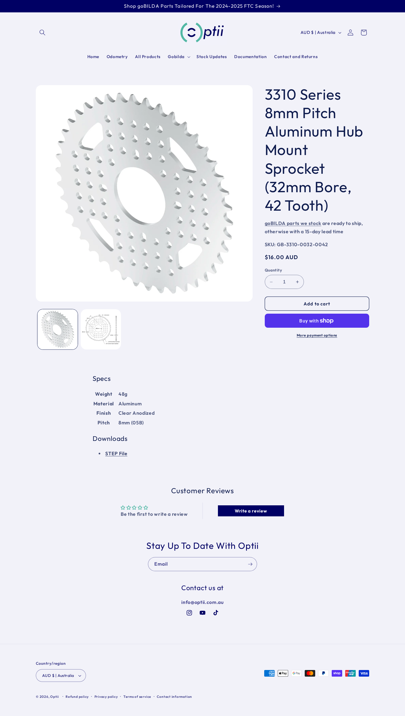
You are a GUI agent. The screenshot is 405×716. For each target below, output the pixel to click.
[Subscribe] (250, 564)
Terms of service (137, 697)
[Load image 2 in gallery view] (101, 329)
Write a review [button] (251, 511)
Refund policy (77, 697)
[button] (42, 32)
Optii (54, 697)
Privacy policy (106, 697)
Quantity (273, 270)
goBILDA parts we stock (293, 223)
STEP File (116, 453)
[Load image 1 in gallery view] (57, 329)
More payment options (317, 335)
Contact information (174, 697)
